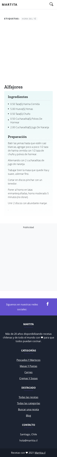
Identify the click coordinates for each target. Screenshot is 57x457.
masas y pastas (28, 366)
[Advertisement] (28, 53)
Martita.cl (40, 452)
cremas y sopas (28, 378)
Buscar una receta (28, 409)
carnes (28, 372)
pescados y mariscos (28, 360)
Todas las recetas (28, 397)
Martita (9, 4)
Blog (28, 415)
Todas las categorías (28, 403)
